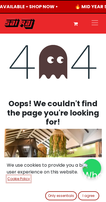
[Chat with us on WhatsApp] (92, 168)
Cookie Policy (18, 178)
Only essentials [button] (61, 195)
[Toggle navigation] (95, 23)
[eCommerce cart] (75, 23)
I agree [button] (88, 195)
